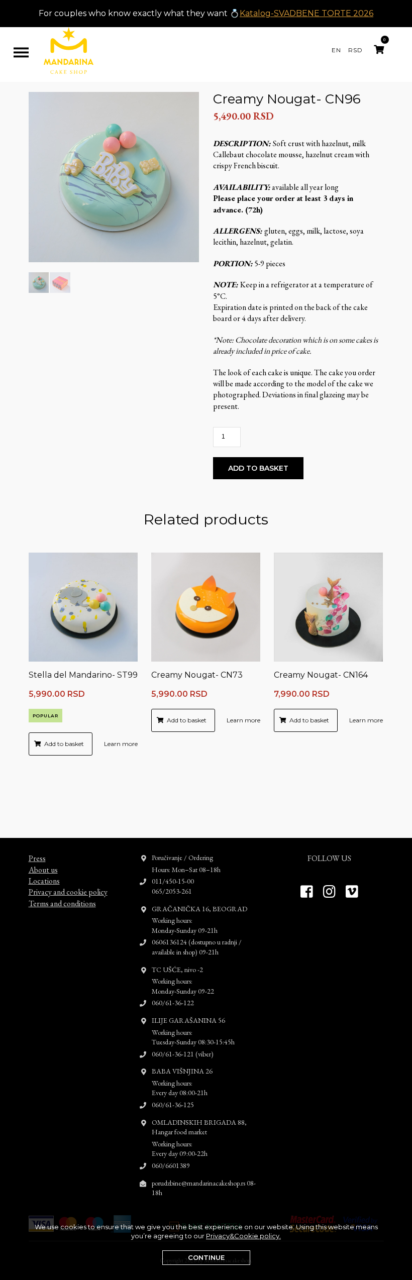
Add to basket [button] (64, 744)
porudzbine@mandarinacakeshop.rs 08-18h (204, 1188)
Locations (44, 881)
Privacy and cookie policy (68, 892)
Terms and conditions (62, 903)
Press (37, 858)
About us (43, 870)
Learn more (121, 744)
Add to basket (258, 468)
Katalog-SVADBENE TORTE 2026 (306, 13)
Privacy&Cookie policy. (243, 1236)
